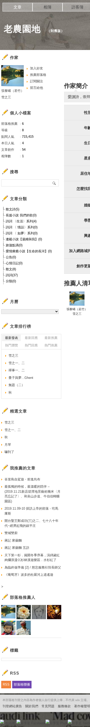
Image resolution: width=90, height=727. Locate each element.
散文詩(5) (12, 209)
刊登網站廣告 (12, 706)
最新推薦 (51, 338)
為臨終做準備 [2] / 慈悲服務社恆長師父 (32, 567)
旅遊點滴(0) (14, 245)
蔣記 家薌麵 (13, 540)
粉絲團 (10, 723)
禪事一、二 (16, 370)
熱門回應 (31, 345)
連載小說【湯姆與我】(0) (24, 239)
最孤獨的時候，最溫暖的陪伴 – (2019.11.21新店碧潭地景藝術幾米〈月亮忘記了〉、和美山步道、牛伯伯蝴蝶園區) (32, 494)
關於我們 (31, 706)
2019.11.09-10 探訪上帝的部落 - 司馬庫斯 (31, 511)
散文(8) (11, 269)
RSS (6, 684)
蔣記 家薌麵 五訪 (16, 548)
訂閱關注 (36, 81)
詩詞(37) (12, 275)
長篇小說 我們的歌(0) (21, 215)
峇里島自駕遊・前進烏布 (22, 479)
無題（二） (16, 385)
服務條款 (64, 706)
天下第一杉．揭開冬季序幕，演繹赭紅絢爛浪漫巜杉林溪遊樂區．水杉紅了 (32, 557)
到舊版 (55, 31)
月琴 (7, 444)
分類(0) (11, 281)
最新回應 (31, 338)
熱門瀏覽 (11, 345)
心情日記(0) (14, 263)
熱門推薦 (51, 345)
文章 (18, 7)
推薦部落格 (38, 75)
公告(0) (11, 257)
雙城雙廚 (11, 533)
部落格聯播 (22, 684)
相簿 (48, 7)
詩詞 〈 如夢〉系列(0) (22, 233)
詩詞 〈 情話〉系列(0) (22, 227)
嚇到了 (9, 452)
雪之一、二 (16, 363)
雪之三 (13, 355)
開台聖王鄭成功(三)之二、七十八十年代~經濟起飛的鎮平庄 (31, 523)
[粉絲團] (2, 722)
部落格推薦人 (23, 597)
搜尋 (54, 182)
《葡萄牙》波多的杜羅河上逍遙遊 (28, 575)
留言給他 (36, 88)
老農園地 (24, 29)
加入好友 (36, 68)
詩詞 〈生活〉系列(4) (21, 221)
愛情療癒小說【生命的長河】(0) (29, 251)
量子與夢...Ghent (20, 378)
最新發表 (11, 338)
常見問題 (48, 706)
